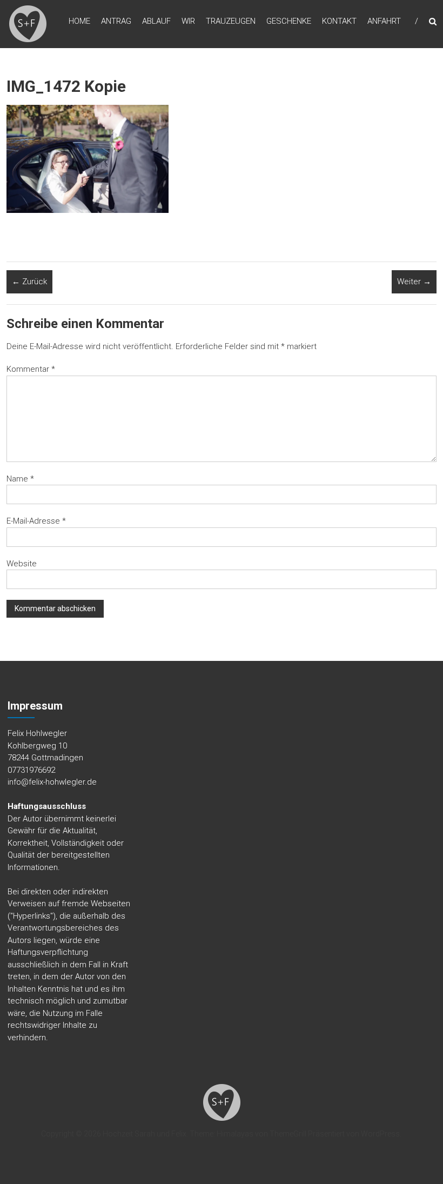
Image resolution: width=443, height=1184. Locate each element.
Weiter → (414, 281)
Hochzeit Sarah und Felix (144, 1133)
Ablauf (156, 21)
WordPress (380, 1133)
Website (21, 563)
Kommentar (30, 369)
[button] (27, 24)
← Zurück (29, 281)
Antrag (116, 21)
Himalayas (235, 1133)
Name (20, 479)
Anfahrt (384, 21)
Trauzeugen (231, 21)
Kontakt (339, 21)
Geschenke (288, 21)
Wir (188, 21)
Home (79, 21)
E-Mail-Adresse (36, 521)
